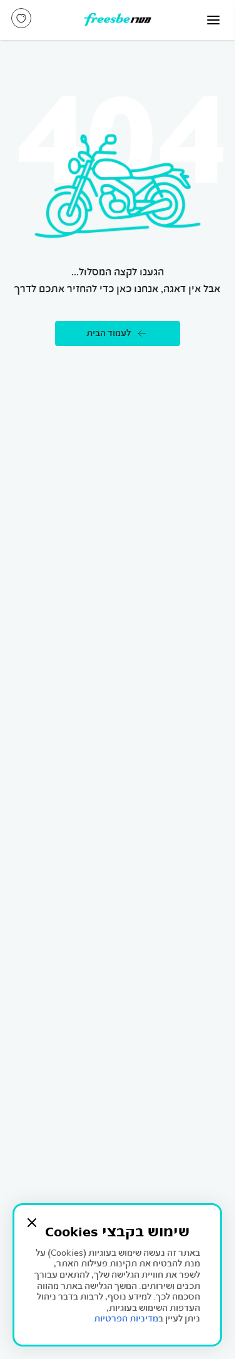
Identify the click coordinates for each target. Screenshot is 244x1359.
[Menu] (213, 20)
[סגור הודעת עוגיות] (31, 1222)
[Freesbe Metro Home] (117, 20)
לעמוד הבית (108, 333)
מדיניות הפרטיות (126, 1318)
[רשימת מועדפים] (21, 18)
